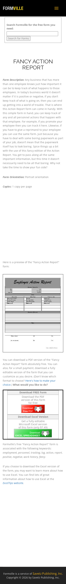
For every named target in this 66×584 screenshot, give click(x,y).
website (13, 483)
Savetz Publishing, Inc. (48, 574)
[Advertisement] (33, 224)
